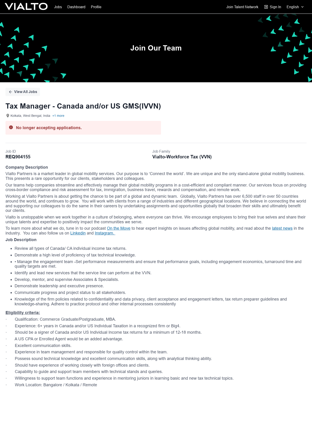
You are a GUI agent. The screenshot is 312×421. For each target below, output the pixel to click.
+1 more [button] (58, 115)
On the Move (118, 228)
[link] (26, 6)
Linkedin (78, 233)
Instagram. (105, 233)
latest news (282, 228)
